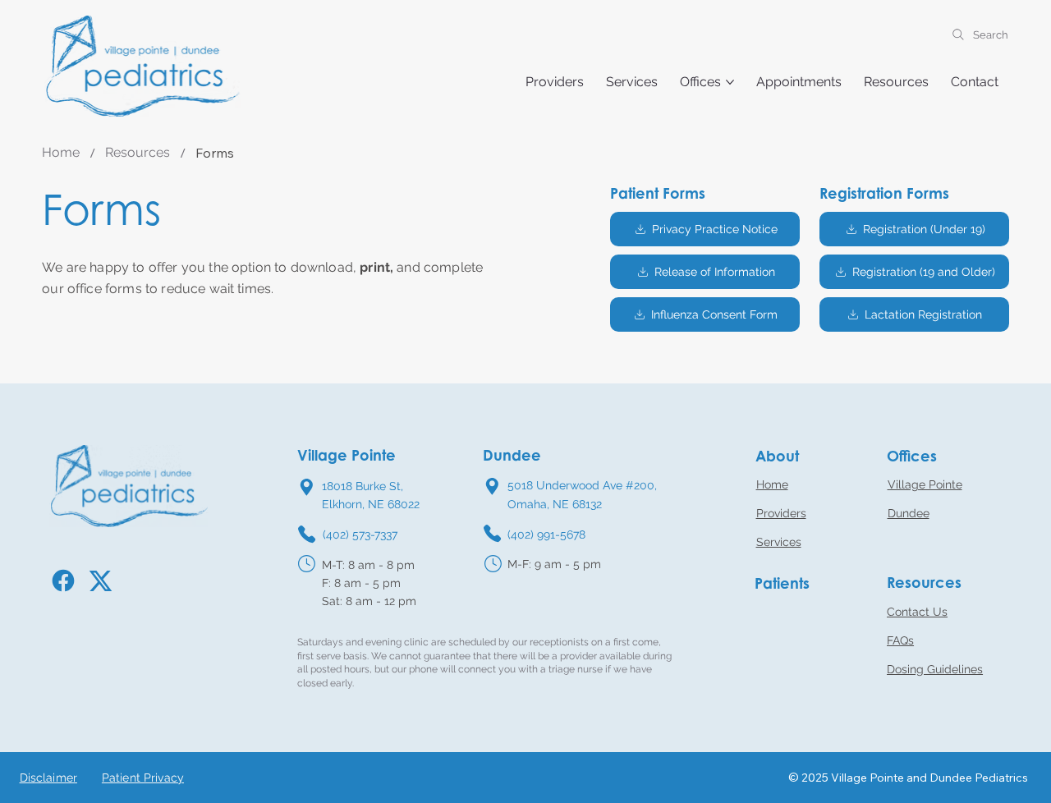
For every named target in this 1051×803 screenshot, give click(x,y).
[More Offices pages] (730, 82)
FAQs (900, 640)
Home (772, 484)
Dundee (908, 513)
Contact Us (917, 611)
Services (778, 541)
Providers (781, 513)
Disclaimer (48, 777)
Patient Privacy (143, 777)
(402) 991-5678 (546, 534)
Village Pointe (925, 484)
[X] (106, 581)
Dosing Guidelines (935, 669)
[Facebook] (67, 580)
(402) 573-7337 (360, 534)
